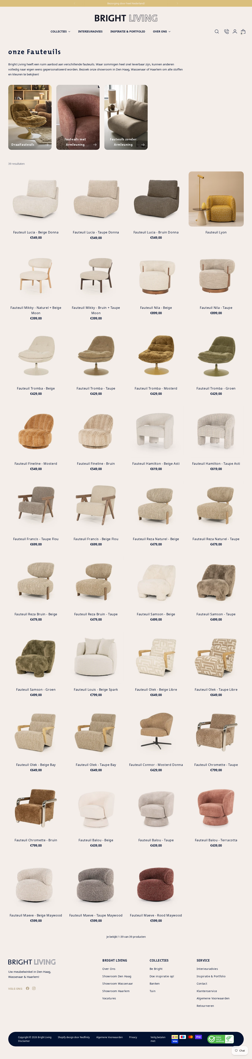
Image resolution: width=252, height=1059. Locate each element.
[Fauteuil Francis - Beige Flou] (95, 505)
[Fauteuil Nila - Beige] (156, 274)
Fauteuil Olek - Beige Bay (36, 765)
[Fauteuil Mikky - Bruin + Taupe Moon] (95, 274)
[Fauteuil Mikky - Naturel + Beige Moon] (35, 274)
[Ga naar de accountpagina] (233, 31)
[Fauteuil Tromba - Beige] (35, 354)
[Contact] (225, 31)
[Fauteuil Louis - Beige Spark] (95, 656)
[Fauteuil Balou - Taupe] (156, 806)
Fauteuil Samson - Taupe (216, 614)
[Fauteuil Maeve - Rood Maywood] (156, 882)
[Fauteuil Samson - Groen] (35, 656)
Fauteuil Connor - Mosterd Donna (156, 765)
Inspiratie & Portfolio (211, 976)
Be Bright (156, 969)
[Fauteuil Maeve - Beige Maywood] (35, 882)
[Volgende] (177, 3)
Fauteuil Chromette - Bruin (36, 840)
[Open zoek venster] (217, 31)
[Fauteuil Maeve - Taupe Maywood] (95, 882)
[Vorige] (74, 3)
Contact (202, 983)
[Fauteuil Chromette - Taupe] (216, 731)
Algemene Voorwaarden (213, 998)
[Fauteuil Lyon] (216, 199)
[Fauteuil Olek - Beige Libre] (156, 656)
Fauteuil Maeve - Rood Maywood (156, 915)
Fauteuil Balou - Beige (96, 840)
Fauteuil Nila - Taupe (216, 307)
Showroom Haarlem (116, 991)
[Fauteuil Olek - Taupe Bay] (95, 731)
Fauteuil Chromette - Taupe (216, 765)
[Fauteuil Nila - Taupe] (216, 274)
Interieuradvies (207, 969)
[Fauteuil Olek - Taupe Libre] (216, 656)
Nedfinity (85, 1037)
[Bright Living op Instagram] (34, 989)
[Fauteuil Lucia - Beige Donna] (35, 199)
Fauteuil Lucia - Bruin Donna (156, 232)
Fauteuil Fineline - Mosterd (36, 463)
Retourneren (205, 1006)
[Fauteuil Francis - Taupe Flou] (35, 505)
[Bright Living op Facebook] (28, 989)
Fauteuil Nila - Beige (156, 307)
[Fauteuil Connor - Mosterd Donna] (156, 731)
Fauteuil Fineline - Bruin (96, 463)
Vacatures (109, 998)
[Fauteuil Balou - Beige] (95, 806)
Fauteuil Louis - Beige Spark (96, 689)
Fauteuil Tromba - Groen (216, 388)
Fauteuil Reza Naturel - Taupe (216, 539)
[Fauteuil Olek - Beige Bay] (35, 731)
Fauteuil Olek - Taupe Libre (216, 689)
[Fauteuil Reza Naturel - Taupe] (216, 505)
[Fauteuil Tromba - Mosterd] (156, 354)
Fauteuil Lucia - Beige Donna (36, 232)
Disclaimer (24, 1041)
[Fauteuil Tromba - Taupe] (95, 354)
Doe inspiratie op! (162, 976)
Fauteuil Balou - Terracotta (216, 840)
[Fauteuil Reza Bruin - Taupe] (95, 580)
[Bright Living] (126, 18)
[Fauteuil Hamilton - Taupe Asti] (216, 430)
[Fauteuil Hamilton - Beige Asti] (156, 430)
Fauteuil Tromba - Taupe (96, 388)
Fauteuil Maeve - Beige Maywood (36, 915)
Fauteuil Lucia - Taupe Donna (96, 232)
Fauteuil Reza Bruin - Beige (36, 614)
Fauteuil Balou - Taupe (156, 840)
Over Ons (108, 969)
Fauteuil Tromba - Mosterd (156, 388)
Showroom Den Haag (116, 976)
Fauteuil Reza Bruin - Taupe (96, 614)
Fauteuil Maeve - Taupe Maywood (96, 915)
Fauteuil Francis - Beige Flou (96, 539)
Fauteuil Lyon (216, 232)
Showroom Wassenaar (117, 983)
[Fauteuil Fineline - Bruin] (95, 430)
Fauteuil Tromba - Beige (36, 388)
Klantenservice (207, 991)
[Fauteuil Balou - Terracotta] (216, 806)
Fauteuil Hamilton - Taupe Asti (216, 463)
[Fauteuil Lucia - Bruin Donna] (156, 199)
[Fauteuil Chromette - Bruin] (35, 806)
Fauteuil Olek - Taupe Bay (96, 765)
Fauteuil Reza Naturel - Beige (156, 539)
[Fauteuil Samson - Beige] (156, 580)
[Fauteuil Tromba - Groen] (216, 354)
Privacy (133, 1037)
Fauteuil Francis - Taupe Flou (36, 539)
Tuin (153, 991)
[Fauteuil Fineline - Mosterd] (35, 430)
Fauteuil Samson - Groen (36, 689)
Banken (155, 983)
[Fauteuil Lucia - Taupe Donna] (95, 199)
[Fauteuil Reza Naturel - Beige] (156, 505)
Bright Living (44, 1037)
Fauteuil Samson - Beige (156, 614)
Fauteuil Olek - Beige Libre (156, 689)
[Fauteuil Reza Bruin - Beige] (35, 580)
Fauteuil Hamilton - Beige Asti (156, 463)
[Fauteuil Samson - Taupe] (216, 580)
